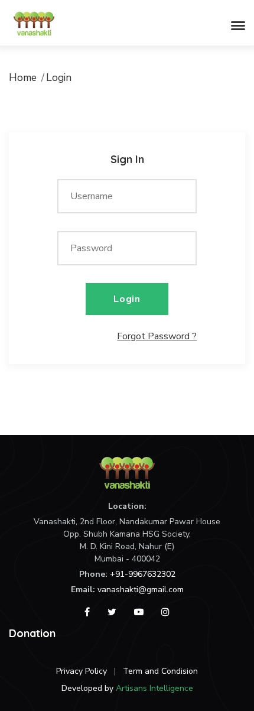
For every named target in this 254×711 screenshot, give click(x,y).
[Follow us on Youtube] (139, 612)
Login (127, 299)
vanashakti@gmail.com (140, 589)
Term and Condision (160, 671)
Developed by (127, 688)
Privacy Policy (81, 671)
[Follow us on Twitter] (112, 612)
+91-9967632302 (142, 574)
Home (23, 77)
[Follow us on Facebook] (87, 612)
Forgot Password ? (157, 336)
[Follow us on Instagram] (165, 612)
